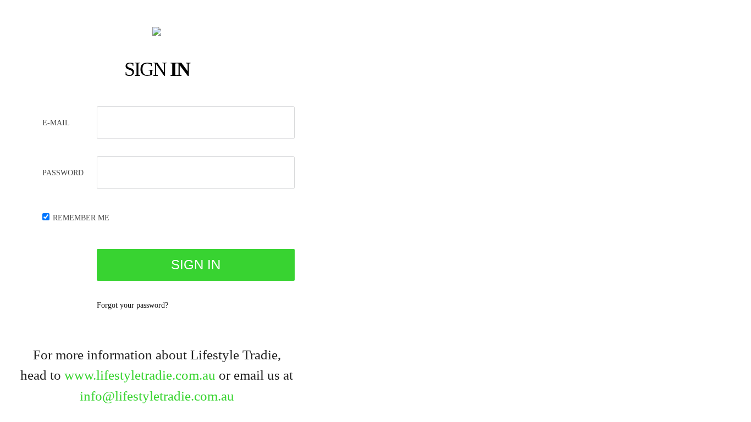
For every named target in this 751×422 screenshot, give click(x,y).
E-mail (56, 123)
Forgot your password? (132, 305)
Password (63, 173)
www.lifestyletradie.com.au (140, 375)
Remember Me (81, 218)
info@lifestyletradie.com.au (157, 395)
